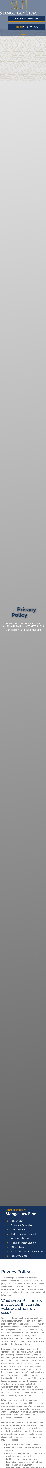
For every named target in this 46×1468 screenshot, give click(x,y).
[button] (23, 33)
